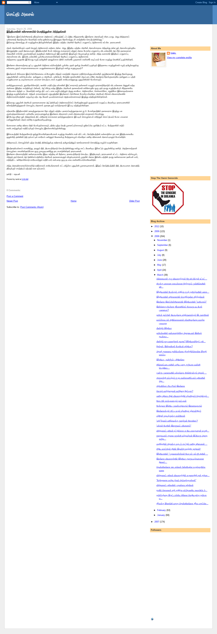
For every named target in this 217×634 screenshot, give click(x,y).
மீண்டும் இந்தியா (164, 328)
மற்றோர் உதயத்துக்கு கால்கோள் (170, 416)
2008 (157, 236)
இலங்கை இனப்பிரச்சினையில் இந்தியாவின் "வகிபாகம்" (181, 302)
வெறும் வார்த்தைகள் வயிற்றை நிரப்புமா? (174, 391)
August (161, 250)
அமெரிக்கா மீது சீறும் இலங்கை (170, 386)
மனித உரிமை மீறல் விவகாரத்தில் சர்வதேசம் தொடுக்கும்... (182, 396)
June (160, 260)
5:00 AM (25, 179)
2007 (157, 521)
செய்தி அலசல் (20, 14)
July (159, 255)
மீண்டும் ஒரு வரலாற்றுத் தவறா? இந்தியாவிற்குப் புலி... (181, 341)
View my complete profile (179, 57)
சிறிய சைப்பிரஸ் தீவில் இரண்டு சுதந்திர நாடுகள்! (178, 449)
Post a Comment (15, 196)
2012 (157, 226)
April (159, 270)
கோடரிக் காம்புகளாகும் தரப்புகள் (171, 401)
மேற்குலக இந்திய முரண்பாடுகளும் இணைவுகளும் (179, 406)
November (162, 240)
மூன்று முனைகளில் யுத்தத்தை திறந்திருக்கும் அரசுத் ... (181, 373)
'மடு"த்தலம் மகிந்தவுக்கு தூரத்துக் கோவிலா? (177, 421)
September (163, 245)
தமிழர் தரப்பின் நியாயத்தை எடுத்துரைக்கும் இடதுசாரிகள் (182, 315)
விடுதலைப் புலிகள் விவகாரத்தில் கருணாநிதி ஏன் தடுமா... (183, 475)
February (161, 510)
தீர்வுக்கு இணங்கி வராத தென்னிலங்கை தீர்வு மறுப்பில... (182, 503)
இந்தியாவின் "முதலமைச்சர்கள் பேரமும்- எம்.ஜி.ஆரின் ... (182, 454)
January (161, 515)
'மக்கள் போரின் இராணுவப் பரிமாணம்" (173, 425)
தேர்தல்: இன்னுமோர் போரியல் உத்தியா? (174, 346)
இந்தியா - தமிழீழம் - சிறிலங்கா (170, 359)
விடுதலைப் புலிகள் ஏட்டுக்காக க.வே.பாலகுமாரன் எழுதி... (182, 431)
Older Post (134, 201)
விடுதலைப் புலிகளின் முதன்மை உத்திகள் (174, 485)
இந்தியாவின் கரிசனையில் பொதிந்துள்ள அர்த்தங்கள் (36, 31)
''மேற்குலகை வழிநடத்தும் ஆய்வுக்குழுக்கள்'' (176, 480)
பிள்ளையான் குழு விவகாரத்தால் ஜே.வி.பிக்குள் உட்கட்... (181, 279)
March (160, 275)
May (159, 265)
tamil (173, 53)
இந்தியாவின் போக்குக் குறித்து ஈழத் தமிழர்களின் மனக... (182, 292)
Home (73, 201)
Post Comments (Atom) (32, 207)
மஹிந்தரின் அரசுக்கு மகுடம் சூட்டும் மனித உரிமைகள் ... (181, 444)
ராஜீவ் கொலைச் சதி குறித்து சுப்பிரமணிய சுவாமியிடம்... (181, 490)
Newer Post (12, 201)
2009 (157, 231)
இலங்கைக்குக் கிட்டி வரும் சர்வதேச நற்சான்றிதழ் (178, 411)
